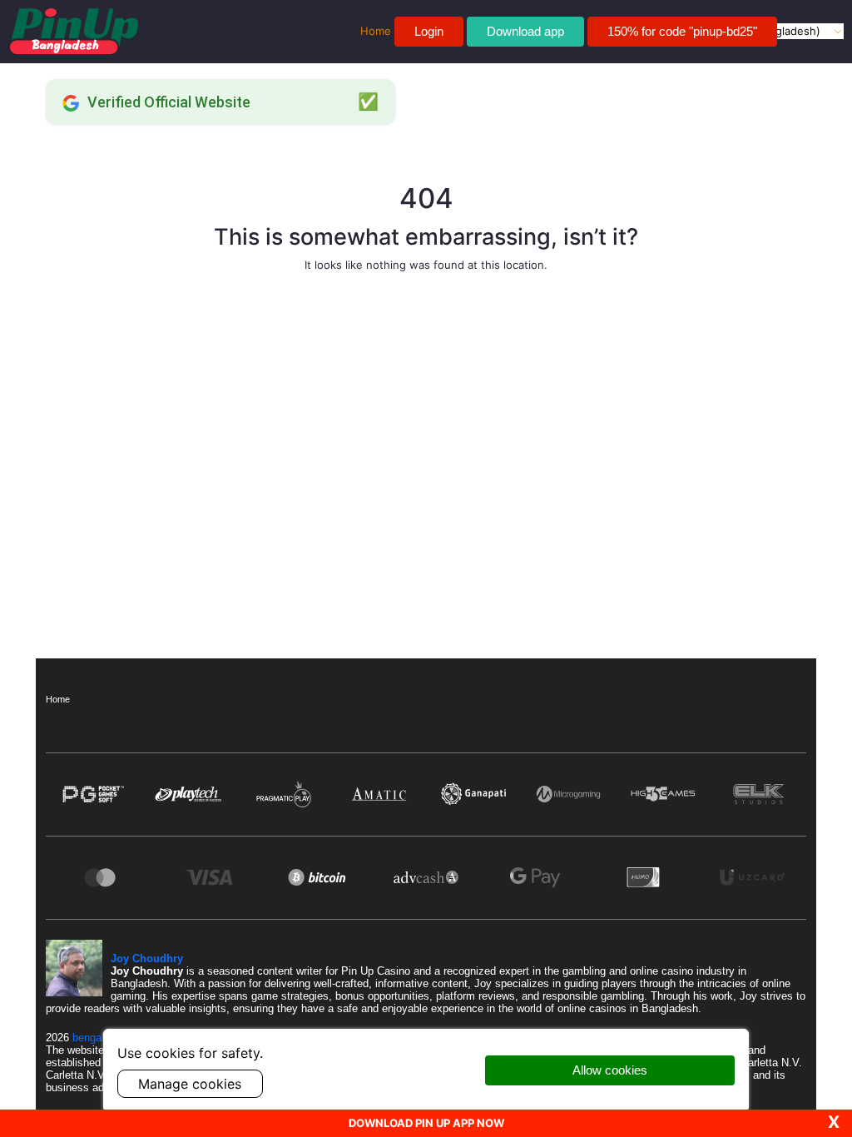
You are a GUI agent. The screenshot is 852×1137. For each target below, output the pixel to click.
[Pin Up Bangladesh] (74, 31)
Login (428, 31)
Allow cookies (609, 1070)
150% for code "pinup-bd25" (682, 31)
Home (58, 699)
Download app (525, 31)
